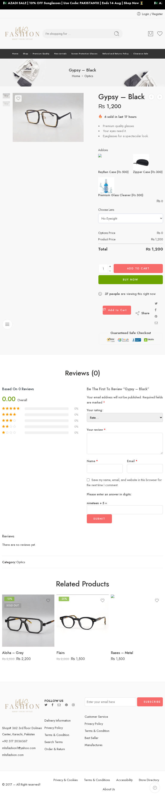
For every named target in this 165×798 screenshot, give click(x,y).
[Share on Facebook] (155, 310)
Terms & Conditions (97, 780)
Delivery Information (57, 720)
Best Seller (91, 738)
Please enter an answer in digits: (109, 494)
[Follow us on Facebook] (52, 704)
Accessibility (124, 780)
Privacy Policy (53, 727)
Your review (96, 429)
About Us (109, 789)
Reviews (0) (82, 373)
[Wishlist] (18, 98)
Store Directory (149, 780)
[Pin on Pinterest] (156, 316)
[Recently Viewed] (155, 788)
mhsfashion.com (13, 754)
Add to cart (138, 268)
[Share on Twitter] (156, 303)
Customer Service (96, 716)
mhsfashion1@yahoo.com (19, 748)
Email (132, 461)
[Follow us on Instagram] (73, 704)
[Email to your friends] (156, 322)
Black (122, 627)
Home (15, 53)
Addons (103, 150)
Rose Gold (122, 640)
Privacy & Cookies (65, 780)
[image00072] (6, 96)
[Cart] (151, 34)
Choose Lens (106, 210)
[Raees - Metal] (137, 621)
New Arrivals (60, 53)
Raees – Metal (122, 652)
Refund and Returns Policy (115, 53)
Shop (25, 53)
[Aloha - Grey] (28, 621)
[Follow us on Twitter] (45, 704)
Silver (123, 621)
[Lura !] (151, 97)
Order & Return (54, 749)
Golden (123, 634)
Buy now (130, 280)
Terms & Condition (56, 735)
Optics (88, 76)
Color (114, 615)
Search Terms (53, 742)
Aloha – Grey (12, 652)
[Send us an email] (59, 704)
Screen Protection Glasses (84, 53)
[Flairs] (83, 621)
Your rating (94, 410)
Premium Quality (41, 53)
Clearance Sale (140, 53)
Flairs (61, 652)
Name (92, 461)
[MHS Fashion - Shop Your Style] (22, 34)
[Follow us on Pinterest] (66, 704)
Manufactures (93, 745)
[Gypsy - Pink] (160, 97)
